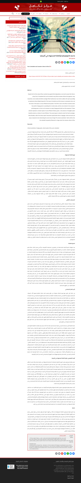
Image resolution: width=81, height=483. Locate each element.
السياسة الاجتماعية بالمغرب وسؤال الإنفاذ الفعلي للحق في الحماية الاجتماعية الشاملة (17, 46)
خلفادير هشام (63, 435)
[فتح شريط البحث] (12, 14)
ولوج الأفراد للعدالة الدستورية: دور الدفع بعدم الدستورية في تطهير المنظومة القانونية (16, 26)
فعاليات (39, 14)
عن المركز (66, 1)
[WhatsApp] (67, 62)
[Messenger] (65, 62)
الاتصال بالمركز (60, 1)
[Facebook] (73, 62)
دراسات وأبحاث (54, 14)
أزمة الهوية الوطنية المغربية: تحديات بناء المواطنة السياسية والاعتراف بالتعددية (17, 51)
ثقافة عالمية (26, 14)
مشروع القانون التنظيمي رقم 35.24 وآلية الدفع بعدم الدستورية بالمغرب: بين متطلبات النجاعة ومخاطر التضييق (16, 57)
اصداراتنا (46, 14)
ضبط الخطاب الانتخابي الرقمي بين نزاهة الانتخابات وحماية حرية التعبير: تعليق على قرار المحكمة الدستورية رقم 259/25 (17, 67)
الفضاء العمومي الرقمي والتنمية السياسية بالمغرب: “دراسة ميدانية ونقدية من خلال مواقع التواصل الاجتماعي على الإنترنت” (16, 62)
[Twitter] (70, 62)
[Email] (59, 62)
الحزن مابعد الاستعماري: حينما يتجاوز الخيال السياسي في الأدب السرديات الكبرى (17, 41)
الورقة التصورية (70, 478)
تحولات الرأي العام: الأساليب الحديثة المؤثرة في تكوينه (16, 31)
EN (40, 1)
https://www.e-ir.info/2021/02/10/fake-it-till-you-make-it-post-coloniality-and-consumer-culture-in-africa (52, 76)
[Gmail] (62, 62)
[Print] (56, 62)
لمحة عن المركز (70, 476)
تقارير (34, 14)
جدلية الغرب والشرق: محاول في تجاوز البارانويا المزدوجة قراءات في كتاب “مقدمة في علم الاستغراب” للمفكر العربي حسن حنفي (17, 35)
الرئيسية (68, 14)
